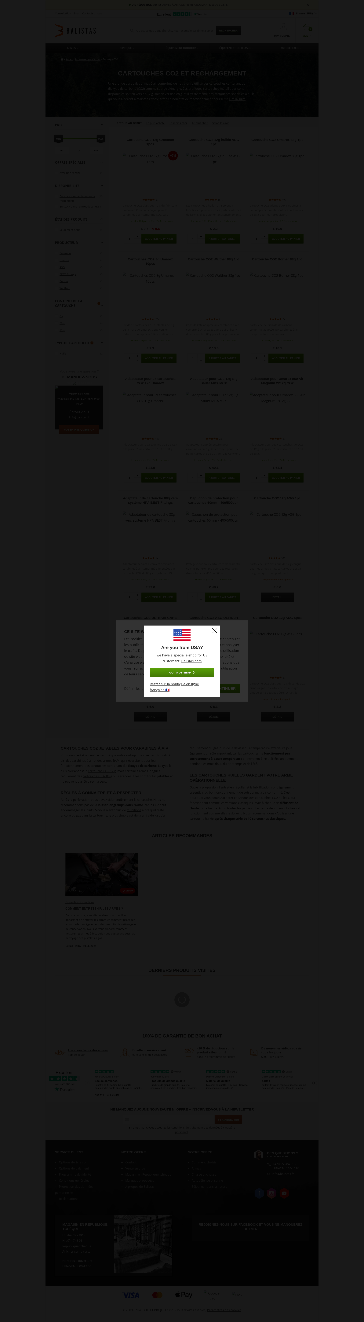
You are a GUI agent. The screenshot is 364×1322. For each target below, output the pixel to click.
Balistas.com (191, 661)
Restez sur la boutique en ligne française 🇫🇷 (174, 687)
